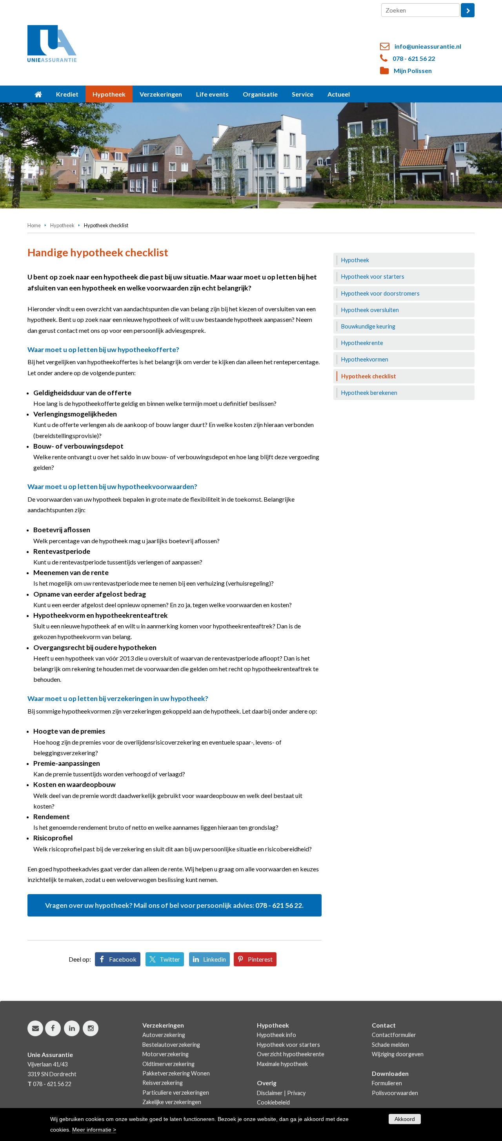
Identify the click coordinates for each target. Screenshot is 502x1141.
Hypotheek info (276, 1034)
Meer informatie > (94, 1129)
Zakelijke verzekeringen (171, 1102)
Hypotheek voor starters (288, 1044)
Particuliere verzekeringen (175, 1092)
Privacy (296, 1093)
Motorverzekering (165, 1054)
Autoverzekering (163, 1034)
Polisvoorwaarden (395, 1093)
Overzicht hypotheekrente (290, 1054)
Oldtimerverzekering (168, 1064)
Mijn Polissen (413, 70)
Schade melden (390, 1044)
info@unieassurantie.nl (428, 46)
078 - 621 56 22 (414, 58)
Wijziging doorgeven (398, 1054)
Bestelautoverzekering (171, 1044)
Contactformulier (394, 1034)
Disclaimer (270, 1093)
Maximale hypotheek (282, 1064)
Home (34, 225)
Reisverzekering (162, 1082)
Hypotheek (62, 225)
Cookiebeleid (273, 1102)
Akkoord (405, 1119)
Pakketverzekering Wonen (176, 1073)
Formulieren (387, 1083)
